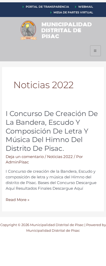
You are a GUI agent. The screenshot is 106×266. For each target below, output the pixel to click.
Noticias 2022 (60, 156)
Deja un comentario (25, 156)
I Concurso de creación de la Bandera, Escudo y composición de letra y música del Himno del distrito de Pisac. (52, 131)
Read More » (17, 200)
